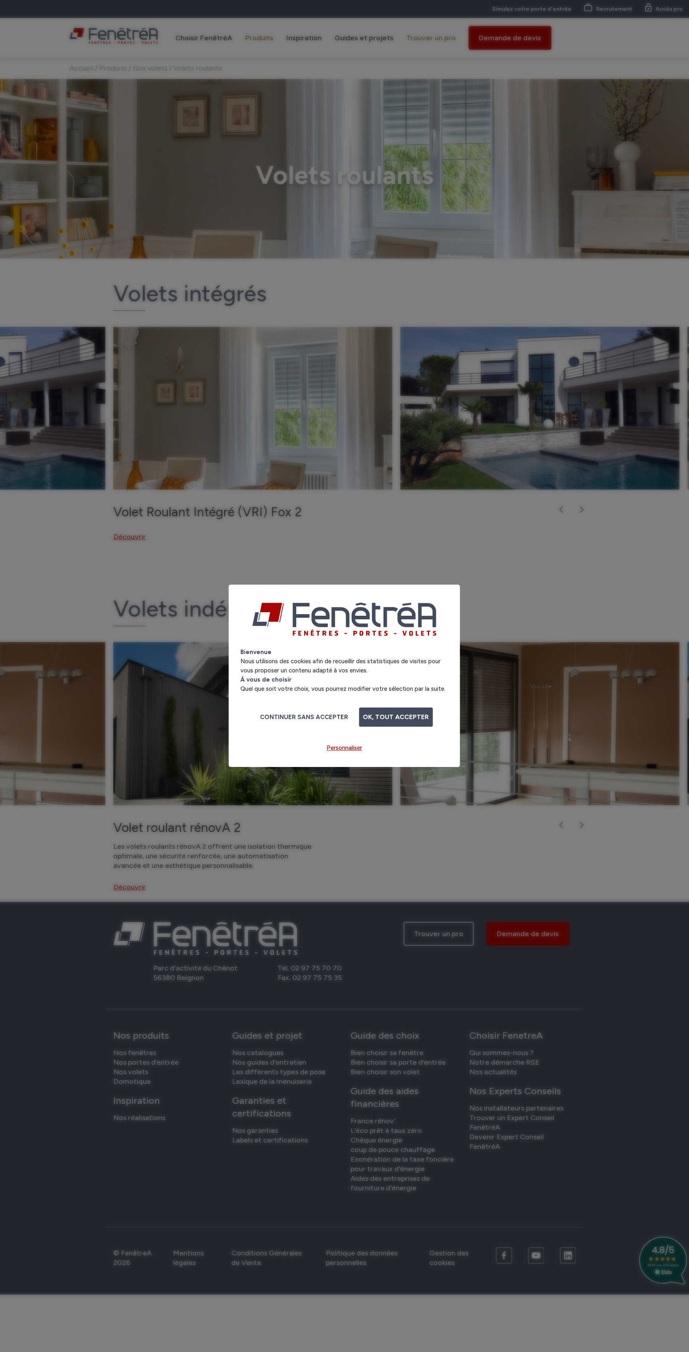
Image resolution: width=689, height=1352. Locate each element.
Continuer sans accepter (304, 717)
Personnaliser (344, 747)
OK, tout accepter (396, 717)
